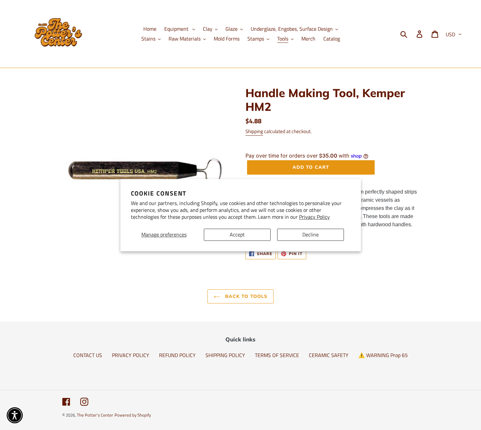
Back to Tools (245, 296)
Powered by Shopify (133, 415)
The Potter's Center (95, 415)
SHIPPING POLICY (225, 355)
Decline (310, 234)
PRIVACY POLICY (130, 355)
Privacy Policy (314, 217)
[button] (15, 415)
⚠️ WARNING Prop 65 (383, 355)
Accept (237, 234)
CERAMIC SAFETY (328, 355)
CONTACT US (87, 355)
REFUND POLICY (177, 355)
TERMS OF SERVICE (277, 355)
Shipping (254, 131)
